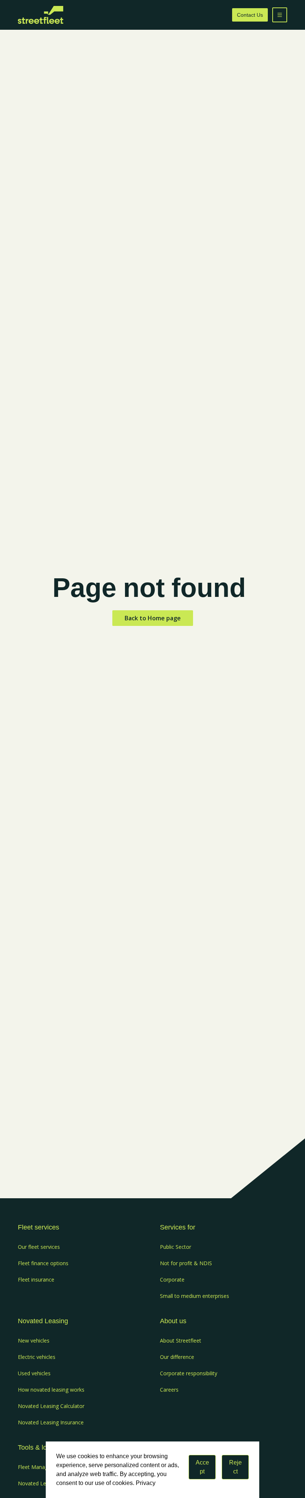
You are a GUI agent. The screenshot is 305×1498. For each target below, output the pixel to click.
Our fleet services (39, 1246)
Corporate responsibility (188, 1373)
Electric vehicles (36, 1356)
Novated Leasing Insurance (51, 1422)
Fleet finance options (43, 1263)
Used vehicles (34, 1373)
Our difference (177, 1356)
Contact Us (250, 15)
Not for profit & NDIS (186, 1263)
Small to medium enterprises (194, 1295)
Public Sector (175, 1246)
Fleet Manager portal (43, 1466)
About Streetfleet (180, 1340)
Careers (169, 1389)
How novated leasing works (51, 1389)
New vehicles (33, 1340)
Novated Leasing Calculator (51, 1405)
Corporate (172, 1279)
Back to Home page (153, 618)
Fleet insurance (36, 1279)
